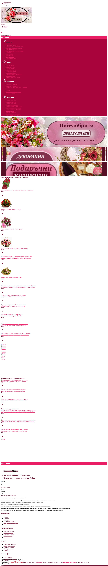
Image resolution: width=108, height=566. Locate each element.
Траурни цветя (10, 57)
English (5, 27)
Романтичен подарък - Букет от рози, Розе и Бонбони (15, 335)
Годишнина (9, 54)
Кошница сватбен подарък (13, 92)
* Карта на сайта (8, 536)
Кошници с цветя (11, 70)
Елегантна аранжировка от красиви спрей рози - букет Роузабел (18, 287)
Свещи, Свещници (11, 112)
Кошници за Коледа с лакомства (15, 46)
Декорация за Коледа (12, 45)
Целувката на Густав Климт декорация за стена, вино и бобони (17, 421)
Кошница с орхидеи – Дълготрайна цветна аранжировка (16, 258)
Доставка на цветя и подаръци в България (13, 561)
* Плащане (6, 520)
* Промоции (7, 550)
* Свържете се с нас (9, 531)
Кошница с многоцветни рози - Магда (11, 209)
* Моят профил (8, 557)
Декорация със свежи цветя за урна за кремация (13, 325)
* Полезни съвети (8, 533)
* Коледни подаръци (9, 546)
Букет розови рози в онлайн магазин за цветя (13, 306)
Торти (8, 90)
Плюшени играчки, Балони (13, 115)
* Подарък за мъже (9, 549)
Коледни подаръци (11, 49)
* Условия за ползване (9, 521)
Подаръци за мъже (11, 103)
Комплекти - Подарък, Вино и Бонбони (16, 87)
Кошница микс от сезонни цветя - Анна (11, 277)
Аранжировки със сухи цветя (14, 74)
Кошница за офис (11, 93)
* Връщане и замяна (9, 534)
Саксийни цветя (10, 76)
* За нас (6, 517)
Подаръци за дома (11, 100)
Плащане (6, 5)
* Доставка (6, 518)
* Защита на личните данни (11, 523)
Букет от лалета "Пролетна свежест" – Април (13, 296)
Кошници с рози (10, 67)
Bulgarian (3, 24)
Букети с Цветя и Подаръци (13, 109)
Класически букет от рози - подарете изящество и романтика (17, 190)
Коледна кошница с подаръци (14, 48)
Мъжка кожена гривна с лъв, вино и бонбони (13, 391)
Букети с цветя (10, 68)
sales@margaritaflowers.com (8, 495)
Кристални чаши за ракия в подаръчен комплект (13, 400)
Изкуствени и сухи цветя (13, 114)
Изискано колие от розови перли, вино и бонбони (14, 431)
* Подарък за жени (9, 547)
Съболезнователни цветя (13, 77)
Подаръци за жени (11, 102)
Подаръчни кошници (12, 105)
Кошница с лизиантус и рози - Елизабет (11, 316)
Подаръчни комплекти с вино (14, 106)
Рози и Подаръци (11, 71)
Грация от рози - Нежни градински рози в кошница (14, 248)
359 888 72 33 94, (5, 487)
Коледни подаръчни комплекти (14, 51)
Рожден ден (9, 52)
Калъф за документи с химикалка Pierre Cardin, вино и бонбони (18, 412)
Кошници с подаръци (12, 86)
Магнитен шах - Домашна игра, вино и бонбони (13, 381)
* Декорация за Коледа (10, 544)
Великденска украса (11, 58)
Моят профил (7, 2)
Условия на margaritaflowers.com (17, 562)
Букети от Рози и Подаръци (13, 108)
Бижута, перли (10, 111)
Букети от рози (10, 65)
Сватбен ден (9, 55)
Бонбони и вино (10, 89)
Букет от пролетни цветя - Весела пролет (11, 229)
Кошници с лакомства (12, 84)
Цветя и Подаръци (11, 73)
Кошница (6, 3)
